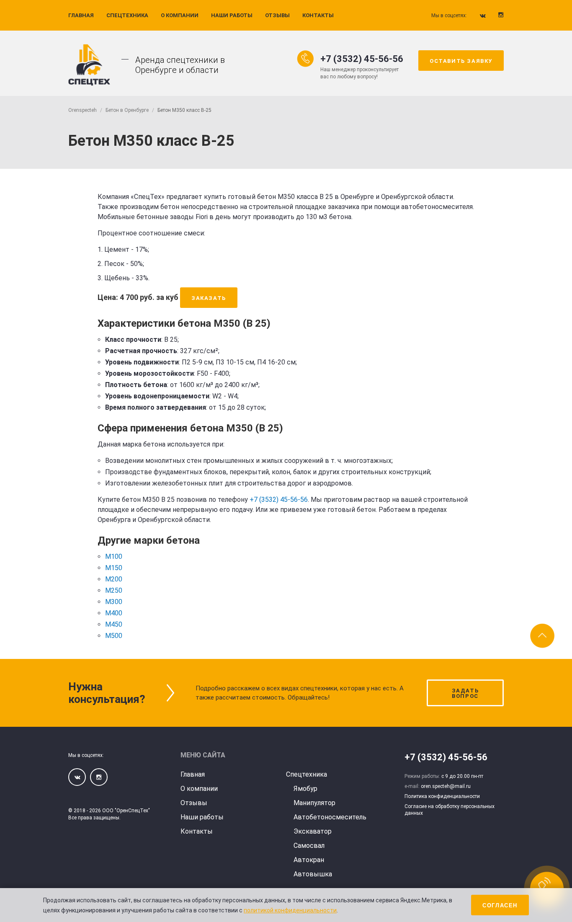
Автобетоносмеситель (330, 817)
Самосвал (309, 846)
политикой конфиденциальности (290, 910)
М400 (113, 613)
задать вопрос (465, 693)
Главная (81, 15)
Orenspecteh (82, 110)
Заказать (208, 298)
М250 (113, 590)
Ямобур (305, 789)
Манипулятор (314, 803)
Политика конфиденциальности (442, 796)
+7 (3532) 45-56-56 (361, 59)
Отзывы (277, 15)
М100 (113, 556)
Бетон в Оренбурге (127, 110)
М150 (113, 568)
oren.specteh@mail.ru (446, 786)
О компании (179, 15)
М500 (113, 636)
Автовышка (313, 874)
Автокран (309, 860)
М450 (113, 624)
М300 (113, 602)
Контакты (318, 15)
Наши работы (232, 15)
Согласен (500, 905)
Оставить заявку (461, 61)
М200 (113, 579)
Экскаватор (313, 831)
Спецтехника (127, 15)
